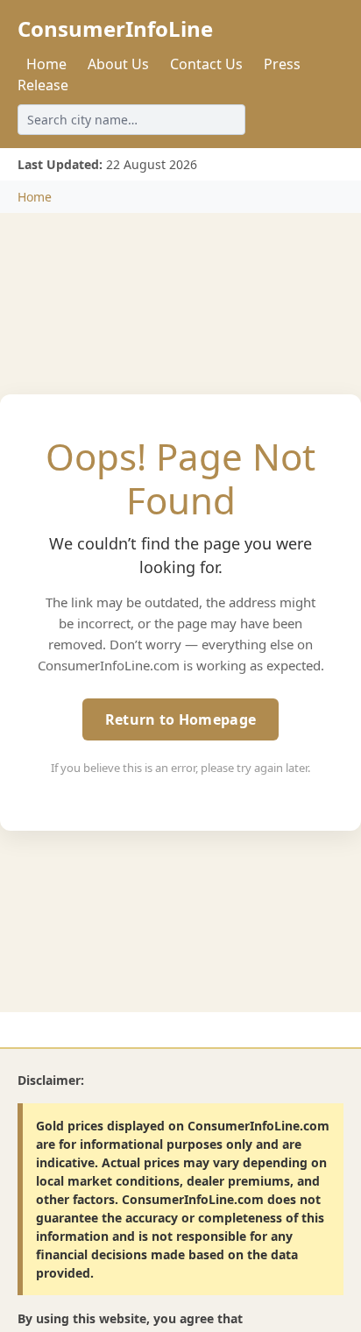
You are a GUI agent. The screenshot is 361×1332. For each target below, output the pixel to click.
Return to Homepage (180, 719)
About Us (118, 64)
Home (46, 64)
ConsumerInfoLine (115, 28)
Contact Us (206, 64)
